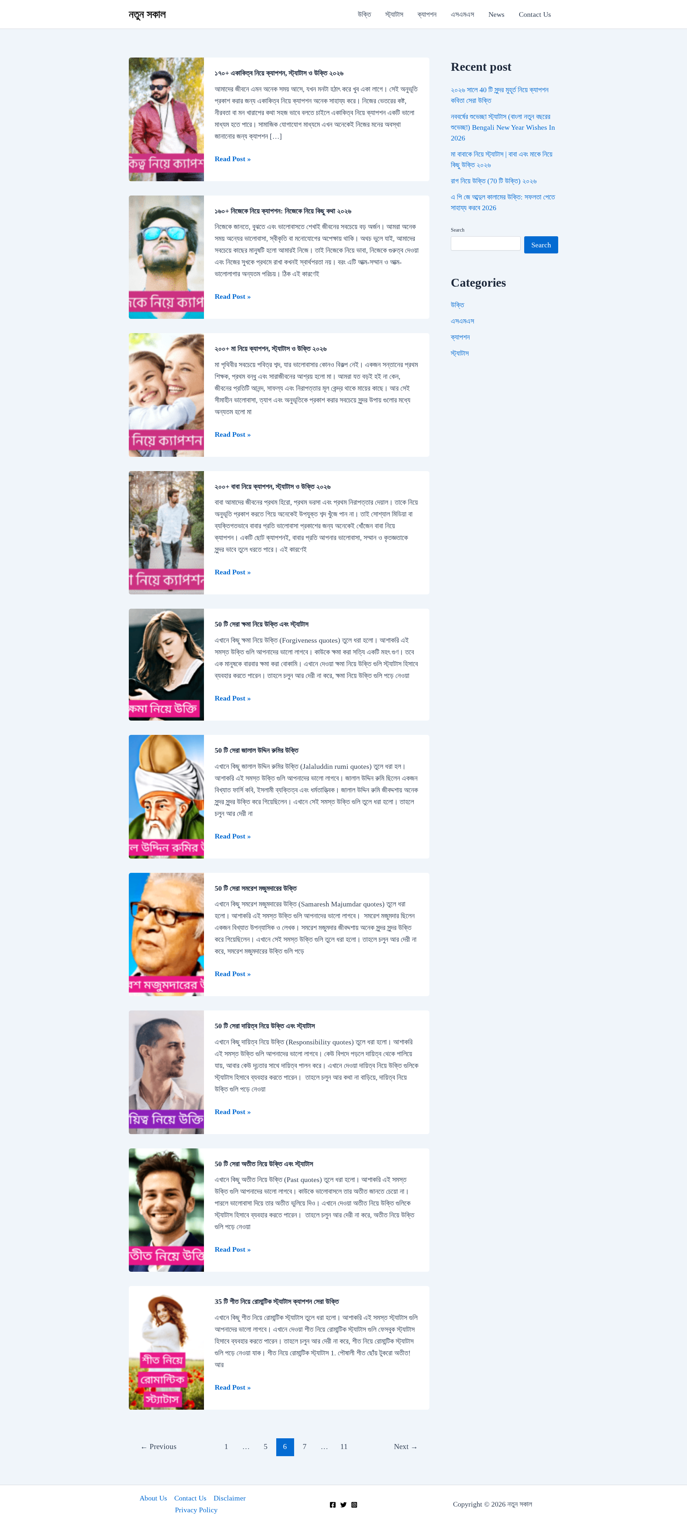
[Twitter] (343, 1505)
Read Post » (233, 159)
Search (457, 230)
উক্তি (364, 14)
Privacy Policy (196, 1510)
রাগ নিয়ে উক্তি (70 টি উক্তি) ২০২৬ (494, 181)
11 (344, 1446)
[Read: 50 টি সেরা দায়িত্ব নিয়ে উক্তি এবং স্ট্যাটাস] (166, 1072)
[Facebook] (333, 1505)
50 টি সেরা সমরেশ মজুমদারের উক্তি (256, 888)
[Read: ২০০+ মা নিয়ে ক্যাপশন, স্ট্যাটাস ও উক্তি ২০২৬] (166, 394)
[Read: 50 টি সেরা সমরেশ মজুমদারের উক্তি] (166, 934)
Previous (158, 1446)
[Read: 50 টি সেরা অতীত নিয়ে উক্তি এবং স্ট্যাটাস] (166, 1209)
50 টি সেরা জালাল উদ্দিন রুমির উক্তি (256, 750)
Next (406, 1446)
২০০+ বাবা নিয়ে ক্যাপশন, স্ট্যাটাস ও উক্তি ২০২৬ (273, 486)
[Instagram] (354, 1505)
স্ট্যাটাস (394, 14)
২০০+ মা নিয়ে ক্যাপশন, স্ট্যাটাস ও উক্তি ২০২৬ (271, 348)
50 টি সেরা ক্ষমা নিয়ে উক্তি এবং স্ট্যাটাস (262, 624)
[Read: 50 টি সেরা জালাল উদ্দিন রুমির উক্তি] (166, 796)
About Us (153, 1498)
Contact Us (535, 14)
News (496, 14)
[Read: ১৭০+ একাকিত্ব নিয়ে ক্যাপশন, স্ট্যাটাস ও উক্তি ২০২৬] (166, 118)
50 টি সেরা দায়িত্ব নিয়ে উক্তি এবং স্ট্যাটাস (266, 1026)
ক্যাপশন (427, 14)
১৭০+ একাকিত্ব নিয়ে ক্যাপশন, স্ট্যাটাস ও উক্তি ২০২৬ (279, 73)
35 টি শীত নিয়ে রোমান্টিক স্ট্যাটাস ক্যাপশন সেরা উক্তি (278, 1301)
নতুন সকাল (147, 14)
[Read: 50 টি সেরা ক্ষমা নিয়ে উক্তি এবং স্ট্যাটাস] (166, 664)
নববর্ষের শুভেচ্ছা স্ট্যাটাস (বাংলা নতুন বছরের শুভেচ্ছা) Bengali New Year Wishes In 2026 (503, 127)
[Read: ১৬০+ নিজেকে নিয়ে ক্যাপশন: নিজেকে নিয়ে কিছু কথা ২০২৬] (166, 256)
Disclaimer (230, 1498)
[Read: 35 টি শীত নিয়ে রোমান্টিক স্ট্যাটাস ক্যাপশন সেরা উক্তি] (166, 1347)
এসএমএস (462, 14)
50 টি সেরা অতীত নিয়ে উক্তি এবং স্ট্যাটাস (265, 1164)
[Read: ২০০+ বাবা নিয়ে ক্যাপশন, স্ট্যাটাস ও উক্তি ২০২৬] (166, 532)
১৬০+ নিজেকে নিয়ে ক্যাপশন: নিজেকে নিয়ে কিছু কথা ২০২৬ (283, 211)
